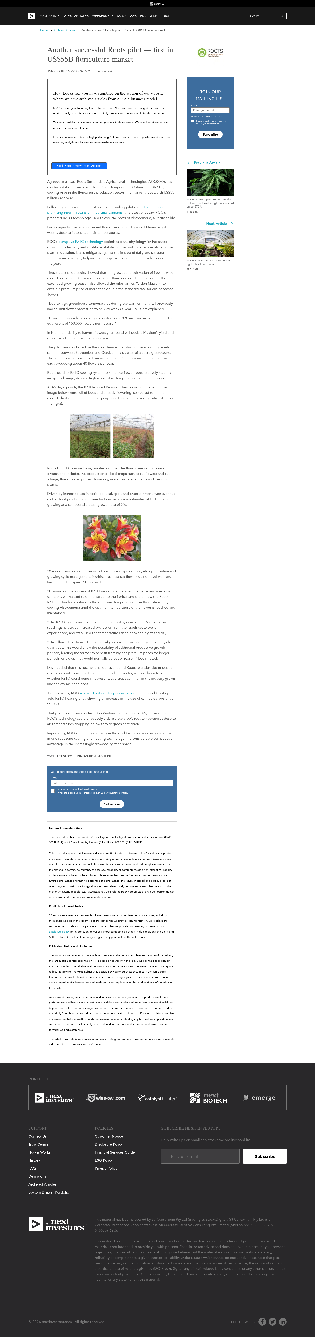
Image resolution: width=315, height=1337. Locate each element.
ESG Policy (104, 1160)
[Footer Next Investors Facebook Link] (262, 1322)
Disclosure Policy (59, 931)
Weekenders (103, 16)
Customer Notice (109, 1136)
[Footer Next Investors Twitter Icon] (272, 1322)
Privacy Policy (106, 1168)
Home (44, 30)
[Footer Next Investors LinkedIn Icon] (283, 1322)
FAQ (32, 1168)
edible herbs (151, 207)
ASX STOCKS (65, 756)
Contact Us (37, 1136)
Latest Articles (76, 16)
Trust (166, 16)
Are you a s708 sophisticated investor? (207, 116)
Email (54, 778)
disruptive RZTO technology (80, 242)
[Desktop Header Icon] (33, 16)
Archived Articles (64, 30)
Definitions (37, 1176)
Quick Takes (127, 16)
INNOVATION (86, 756)
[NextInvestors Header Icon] (157, 4)
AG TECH (104, 756)
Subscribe (112, 804)
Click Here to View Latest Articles (79, 165)
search (282, 16)
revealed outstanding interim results (108, 693)
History (34, 1160)
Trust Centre (38, 1144)
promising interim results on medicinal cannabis (84, 212)
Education (149, 16)
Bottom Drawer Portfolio (48, 1192)
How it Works (39, 1152)
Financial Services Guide (115, 1152)
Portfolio (47, 16)
